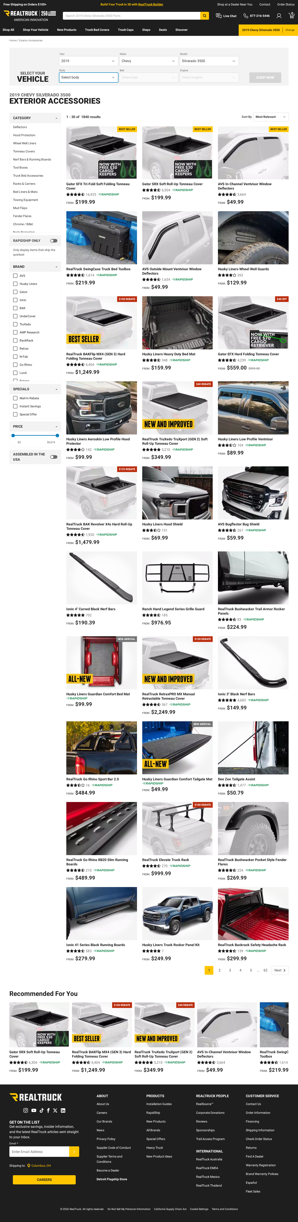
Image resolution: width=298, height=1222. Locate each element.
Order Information (258, 1112)
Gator (23, 292)
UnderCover (28, 316)
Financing (252, 1121)
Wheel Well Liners (24, 143)
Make (123, 54)
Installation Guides (159, 1104)
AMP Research (29, 332)
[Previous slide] (13, 1038)
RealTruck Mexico (208, 1176)
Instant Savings (30, 406)
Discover (182, 29)
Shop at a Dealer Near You (234, 4)
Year (62, 54)
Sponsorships (205, 1130)
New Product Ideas (159, 1156)
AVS (22, 275)
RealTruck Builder (150, 4)
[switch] (35, 240)
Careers (102, 1112)
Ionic (23, 300)
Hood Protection (24, 135)
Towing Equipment (25, 200)
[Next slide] (284, 1038)
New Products (66, 29)
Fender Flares (22, 216)
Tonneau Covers (24, 151)
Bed (122, 70)
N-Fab (24, 356)
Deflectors (20, 127)
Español (251, 1182)
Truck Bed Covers (97, 29)
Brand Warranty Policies (262, 1174)
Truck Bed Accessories (28, 175)
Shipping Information (260, 1130)
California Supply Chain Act (170, 1209)
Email (13, 1143)
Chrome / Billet (23, 224)
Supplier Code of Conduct (114, 1147)
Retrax (24, 348)
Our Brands (104, 1121)
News (100, 1130)
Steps (146, 29)
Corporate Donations (210, 1112)
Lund (23, 373)
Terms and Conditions (225, 1209)
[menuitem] (8, 30)
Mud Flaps (20, 208)
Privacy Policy (106, 1139)
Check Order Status (259, 1139)
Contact (264, 4)
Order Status (286, 4)
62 (265, 970)
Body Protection (24, 232)
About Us (103, 1104)
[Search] (204, 16)
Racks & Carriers (24, 183)
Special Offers (155, 1139)
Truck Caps (126, 29)
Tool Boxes (20, 167)
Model (183, 54)
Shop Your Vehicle (35, 29)
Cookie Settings (199, 1209)
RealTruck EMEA (207, 1168)
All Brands (153, 1130)
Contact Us (253, 1104)
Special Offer (28, 414)
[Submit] (74, 1151)
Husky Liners (28, 284)
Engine (184, 70)
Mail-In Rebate (29, 398)
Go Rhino (26, 364)
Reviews (201, 1121)
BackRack (26, 340)
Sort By (247, 117)
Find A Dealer (255, 1156)
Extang (24, 381)
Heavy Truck (154, 1147)
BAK (23, 308)
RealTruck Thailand (209, 1185)
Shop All (8, 29)
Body (62, 70)
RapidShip (153, 1112)
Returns (251, 1147)
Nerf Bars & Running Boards (32, 159)
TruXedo (25, 324)
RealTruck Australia (209, 1159)
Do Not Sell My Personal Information (129, 1209)
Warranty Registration (261, 1165)
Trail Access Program (210, 1139)
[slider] (13, 435)
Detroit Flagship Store (112, 1179)
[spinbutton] (19, 442)
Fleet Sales (253, 1191)
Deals (163, 29)
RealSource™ (204, 1104)
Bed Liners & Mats (25, 191)
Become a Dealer (108, 1170)
